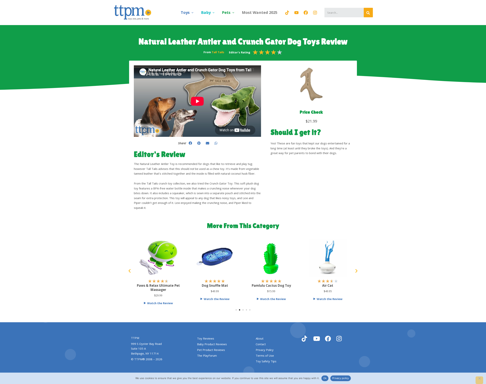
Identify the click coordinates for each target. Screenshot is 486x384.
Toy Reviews (205, 338)
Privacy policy (340, 378)
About (260, 338)
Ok (325, 378)
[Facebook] (306, 12)
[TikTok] (287, 12)
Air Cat (271, 285)
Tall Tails (218, 52)
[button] (191, 12)
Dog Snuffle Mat (158, 285)
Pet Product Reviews (211, 350)
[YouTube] (296, 12)
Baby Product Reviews (212, 344)
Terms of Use (265, 355)
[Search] (368, 12)
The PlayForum (207, 355)
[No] (479, 380)
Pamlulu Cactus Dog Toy (214, 285)
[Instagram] (315, 12)
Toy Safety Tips (266, 361)
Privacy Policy (265, 350)
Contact (261, 344)
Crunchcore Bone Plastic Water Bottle (328, 287)
